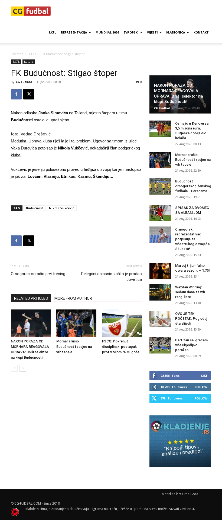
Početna (17, 54)
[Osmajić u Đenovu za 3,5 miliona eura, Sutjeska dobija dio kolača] (160, 129)
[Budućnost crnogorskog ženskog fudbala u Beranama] (160, 186)
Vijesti (152, 32)
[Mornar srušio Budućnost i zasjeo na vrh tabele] (76, 323)
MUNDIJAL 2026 (107, 32)
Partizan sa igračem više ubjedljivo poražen (191, 345)
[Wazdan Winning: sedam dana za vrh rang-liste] (160, 292)
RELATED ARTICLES (31, 298)
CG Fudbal (24, 82)
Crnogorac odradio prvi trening (38, 273)
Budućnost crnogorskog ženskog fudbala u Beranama (193, 186)
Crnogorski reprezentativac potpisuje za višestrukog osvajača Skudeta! (192, 239)
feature (28, 62)
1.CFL (52, 32)
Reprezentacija (74, 32)
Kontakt (201, 32)
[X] (28, 94)
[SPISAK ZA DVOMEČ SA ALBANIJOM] (160, 213)
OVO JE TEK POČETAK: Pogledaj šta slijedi (191, 318)
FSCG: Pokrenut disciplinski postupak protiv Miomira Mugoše (120, 346)
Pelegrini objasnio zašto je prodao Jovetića (111, 276)
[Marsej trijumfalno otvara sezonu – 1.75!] (160, 271)
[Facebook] (16, 94)
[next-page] (22, 368)
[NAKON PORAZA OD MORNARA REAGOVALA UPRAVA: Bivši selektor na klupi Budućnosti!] (31, 323)
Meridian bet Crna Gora (180, 494)
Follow (201, 387)
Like (204, 376)
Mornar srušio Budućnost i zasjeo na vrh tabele (74, 346)
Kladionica (175, 32)
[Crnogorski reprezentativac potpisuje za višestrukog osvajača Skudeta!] (160, 234)
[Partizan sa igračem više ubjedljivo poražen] (160, 345)
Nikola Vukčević (61, 208)
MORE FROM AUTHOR (73, 298)
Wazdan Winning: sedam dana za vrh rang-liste (190, 292)
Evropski (131, 32)
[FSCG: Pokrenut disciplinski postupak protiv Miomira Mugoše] (122, 323)
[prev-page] (14, 368)
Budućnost (34, 208)
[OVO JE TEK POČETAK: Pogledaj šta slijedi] (160, 319)
